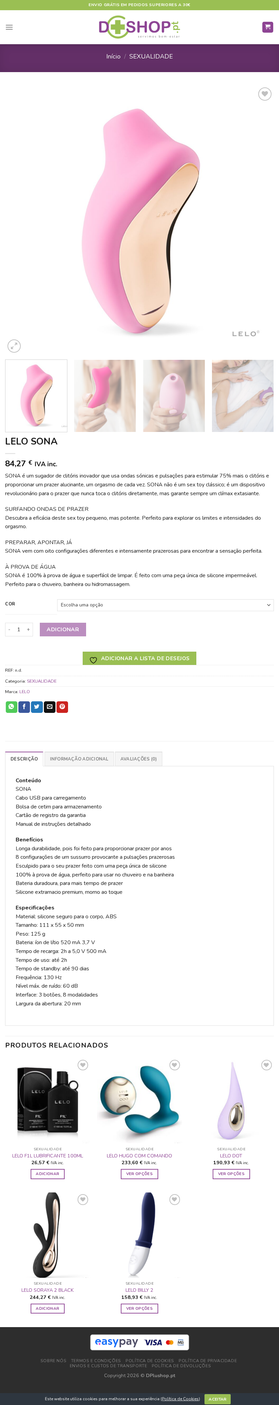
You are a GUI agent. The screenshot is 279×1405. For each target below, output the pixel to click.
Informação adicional (79, 759)
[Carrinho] (268, 27)
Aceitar (218, 1399)
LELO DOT (231, 1156)
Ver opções (139, 1173)
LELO (24, 692)
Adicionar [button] (47, 1173)
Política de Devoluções (181, 1366)
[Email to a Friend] (49, 707)
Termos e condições (96, 1361)
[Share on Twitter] (37, 707)
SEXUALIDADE (151, 56)
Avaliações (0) (138, 759)
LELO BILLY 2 (139, 1290)
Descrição (24, 759)
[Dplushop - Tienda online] (139, 27)
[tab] (24, 759)
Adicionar (63, 629)
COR (10, 604)
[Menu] (9, 27)
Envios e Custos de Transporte (108, 1366)
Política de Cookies (180, 1399)
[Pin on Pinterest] (62, 707)
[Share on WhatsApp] (11, 707)
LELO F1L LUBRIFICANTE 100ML (47, 1156)
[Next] (260, 220)
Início (113, 56)
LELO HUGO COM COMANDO (139, 1156)
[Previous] (19, 220)
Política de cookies (150, 1361)
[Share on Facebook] (24, 707)
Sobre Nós (53, 1361)
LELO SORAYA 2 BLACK (47, 1290)
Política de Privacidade (208, 1361)
